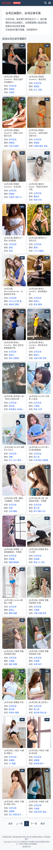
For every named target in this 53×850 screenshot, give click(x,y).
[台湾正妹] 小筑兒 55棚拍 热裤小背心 (14, 802)
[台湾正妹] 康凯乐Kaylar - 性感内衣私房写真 (38, 187)
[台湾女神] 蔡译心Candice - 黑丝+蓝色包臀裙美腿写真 (14, 345)
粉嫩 (15, 664)
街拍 (42, 712)
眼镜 (40, 304)
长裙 (36, 613)
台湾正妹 (12, 85)
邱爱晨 (12, 559)
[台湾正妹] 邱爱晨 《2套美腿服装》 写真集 (13, 550)
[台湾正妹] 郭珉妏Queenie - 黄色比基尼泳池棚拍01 (13, 79)
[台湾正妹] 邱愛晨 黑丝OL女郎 (38, 550)
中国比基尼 (38, 146)
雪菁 (11, 508)
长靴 (40, 358)
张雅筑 (12, 760)
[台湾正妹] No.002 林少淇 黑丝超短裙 (39, 448)
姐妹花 (12, 304)
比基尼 (12, 92)
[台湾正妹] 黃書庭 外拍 (14, 702)
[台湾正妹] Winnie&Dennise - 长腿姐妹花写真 (13, 291)
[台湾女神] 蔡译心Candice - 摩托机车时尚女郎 (38, 345)
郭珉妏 (12, 89)
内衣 (40, 199)
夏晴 (11, 247)
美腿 (11, 562)
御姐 (17, 304)
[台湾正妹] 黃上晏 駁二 (38, 702)
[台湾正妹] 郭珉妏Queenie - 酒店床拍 (37, 78)
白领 (40, 409)
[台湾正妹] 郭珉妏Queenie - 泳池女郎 (12, 185)
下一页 (34, 823)
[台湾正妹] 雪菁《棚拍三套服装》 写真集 (13, 499)
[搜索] (45, 3)
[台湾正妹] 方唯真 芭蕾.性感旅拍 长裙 (39, 601)
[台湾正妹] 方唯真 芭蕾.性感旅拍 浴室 (39, 652)
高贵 (44, 613)
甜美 (46, 712)
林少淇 (36, 457)
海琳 (11, 457)
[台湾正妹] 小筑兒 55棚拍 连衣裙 (39, 751)
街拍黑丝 (12, 409)
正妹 (11, 146)
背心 (11, 814)
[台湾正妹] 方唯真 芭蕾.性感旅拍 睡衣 (14, 652)
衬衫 (43, 562)
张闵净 (12, 406)
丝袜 (11, 250)
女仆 (15, 460)
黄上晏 (36, 508)
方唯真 (36, 406)
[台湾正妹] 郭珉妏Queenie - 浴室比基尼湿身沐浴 (38, 133)
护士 (11, 460)
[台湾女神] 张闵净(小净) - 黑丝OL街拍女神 (14, 397)
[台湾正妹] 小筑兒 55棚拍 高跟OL (14, 751)
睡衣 (40, 511)
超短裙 (16, 562)
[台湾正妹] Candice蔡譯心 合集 (13, 601)
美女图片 (7, 3)
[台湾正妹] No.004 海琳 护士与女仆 (14, 448)
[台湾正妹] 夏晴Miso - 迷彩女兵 (38, 239)
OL (39, 562)
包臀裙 (16, 358)
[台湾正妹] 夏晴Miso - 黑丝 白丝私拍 (13, 239)
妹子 (36, 511)
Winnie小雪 (14, 301)
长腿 (36, 358)
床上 (36, 89)
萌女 (19, 460)
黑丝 (36, 304)
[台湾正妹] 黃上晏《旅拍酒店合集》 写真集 (38, 499)
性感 (36, 199)
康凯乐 (36, 196)
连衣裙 (36, 712)
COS (36, 250)
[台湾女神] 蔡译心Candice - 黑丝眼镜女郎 (38, 291)
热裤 (15, 814)
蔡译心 (36, 301)
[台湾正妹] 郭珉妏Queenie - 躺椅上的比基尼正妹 (13, 133)
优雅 (40, 613)
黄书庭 (12, 709)
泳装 (40, 89)
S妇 (43, 511)
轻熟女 (12, 712)
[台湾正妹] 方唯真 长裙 (38, 801)
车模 (44, 358)
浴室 (36, 664)
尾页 (42, 823)
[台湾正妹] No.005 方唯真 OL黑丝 (39, 397)
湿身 (46, 146)
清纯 (44, 811)
